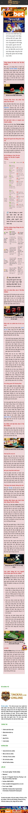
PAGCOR (6, 107)
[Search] (26, 2)
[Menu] (2, 2)
